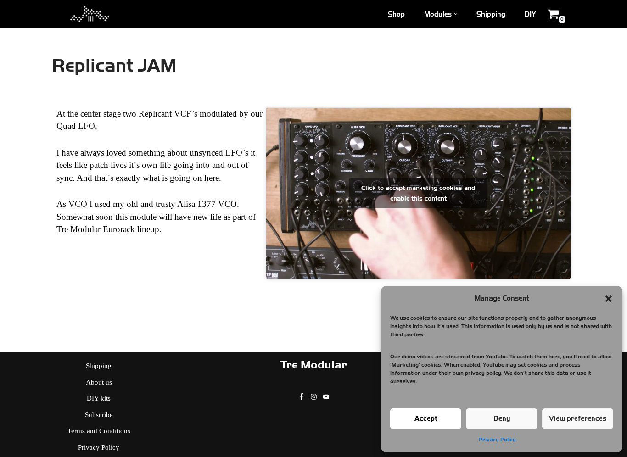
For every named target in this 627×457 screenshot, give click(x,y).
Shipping (490, 14)
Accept (425, 418)
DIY (530, 14)
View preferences (577, 418)
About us (99, 382)
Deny (501, 418)
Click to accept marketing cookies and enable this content (418, 193)
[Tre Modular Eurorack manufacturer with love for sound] (89, 14)
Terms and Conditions (98, 431)
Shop (396, 14)
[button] (608, 298)
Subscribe (99, 414)
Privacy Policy (497, 439)
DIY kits (99, 398)
